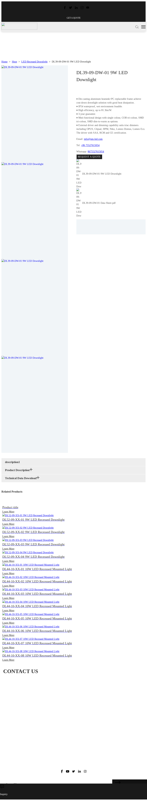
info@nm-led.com (93, 139)
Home (4, 61)
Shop (14, 61)
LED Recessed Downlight (34, 61)
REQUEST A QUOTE (89, 156)
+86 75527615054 (90, 145)
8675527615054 (96, 151)
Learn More (8, 511)
